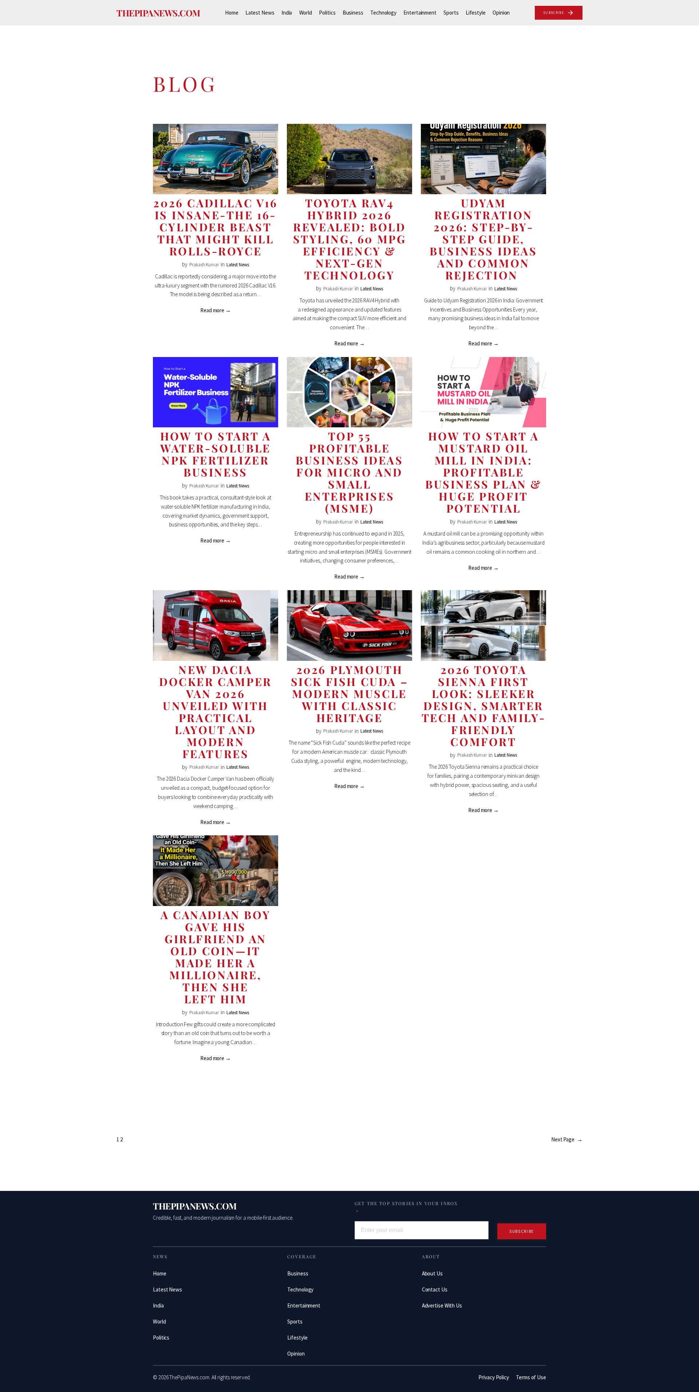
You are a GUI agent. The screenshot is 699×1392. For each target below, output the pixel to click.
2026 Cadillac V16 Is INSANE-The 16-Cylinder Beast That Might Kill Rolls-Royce (215, 227)
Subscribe (521, 1231)
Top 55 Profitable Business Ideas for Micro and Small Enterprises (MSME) (349, 472)
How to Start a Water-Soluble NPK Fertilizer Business (215, 454)
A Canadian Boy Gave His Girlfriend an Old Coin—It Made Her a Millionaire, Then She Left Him (215, 957)
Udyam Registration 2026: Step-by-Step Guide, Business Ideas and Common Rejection (483, 239)
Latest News (237, 265)
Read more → (215, 310)
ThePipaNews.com (158, 13)
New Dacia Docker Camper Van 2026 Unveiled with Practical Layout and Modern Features (215, 712)
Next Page (566, 1139)
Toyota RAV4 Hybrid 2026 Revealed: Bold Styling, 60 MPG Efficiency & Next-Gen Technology (349, 239)
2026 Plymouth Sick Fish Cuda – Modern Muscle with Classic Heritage (349, 694)
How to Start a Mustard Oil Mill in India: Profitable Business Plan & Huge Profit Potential (483, 472)
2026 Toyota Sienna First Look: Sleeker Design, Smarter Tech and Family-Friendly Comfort (484, 706)
